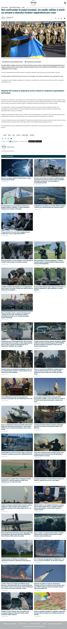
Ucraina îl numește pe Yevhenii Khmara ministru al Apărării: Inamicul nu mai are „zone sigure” (49, 479)
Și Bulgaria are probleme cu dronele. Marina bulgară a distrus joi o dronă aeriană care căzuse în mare (49, 206)
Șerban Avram (10, 17)
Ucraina (23, 7)
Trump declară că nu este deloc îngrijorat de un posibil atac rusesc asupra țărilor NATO (15, 232)
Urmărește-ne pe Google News (34, 61)
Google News (15, 141)
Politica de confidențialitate (10, 623)
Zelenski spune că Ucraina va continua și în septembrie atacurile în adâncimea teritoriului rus (16, 559)
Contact (44, 623)
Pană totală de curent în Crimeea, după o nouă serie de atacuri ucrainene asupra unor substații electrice (16, 453)
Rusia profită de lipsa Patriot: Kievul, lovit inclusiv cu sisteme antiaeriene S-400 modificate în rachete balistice (49, 288)
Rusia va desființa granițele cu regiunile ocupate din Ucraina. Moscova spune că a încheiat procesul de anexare (49, 613)
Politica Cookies (23, 623)
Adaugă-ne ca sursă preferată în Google (13, 61)
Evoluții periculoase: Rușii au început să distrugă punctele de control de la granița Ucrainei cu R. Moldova (48, 426)
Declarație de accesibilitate (55, 623)
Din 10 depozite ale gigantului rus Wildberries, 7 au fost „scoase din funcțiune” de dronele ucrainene (49, 559)
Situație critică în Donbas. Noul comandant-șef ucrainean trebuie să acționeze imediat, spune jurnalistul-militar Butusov (15, 613)
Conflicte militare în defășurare (14, 7)
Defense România (4, 7)
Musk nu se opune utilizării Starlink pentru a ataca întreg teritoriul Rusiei (16, 178)
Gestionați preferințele (34, 623)
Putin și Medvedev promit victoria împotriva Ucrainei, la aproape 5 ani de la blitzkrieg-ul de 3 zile (16, 397)
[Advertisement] (50, 226)
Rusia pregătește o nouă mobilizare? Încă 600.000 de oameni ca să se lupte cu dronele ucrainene (17, 261)
